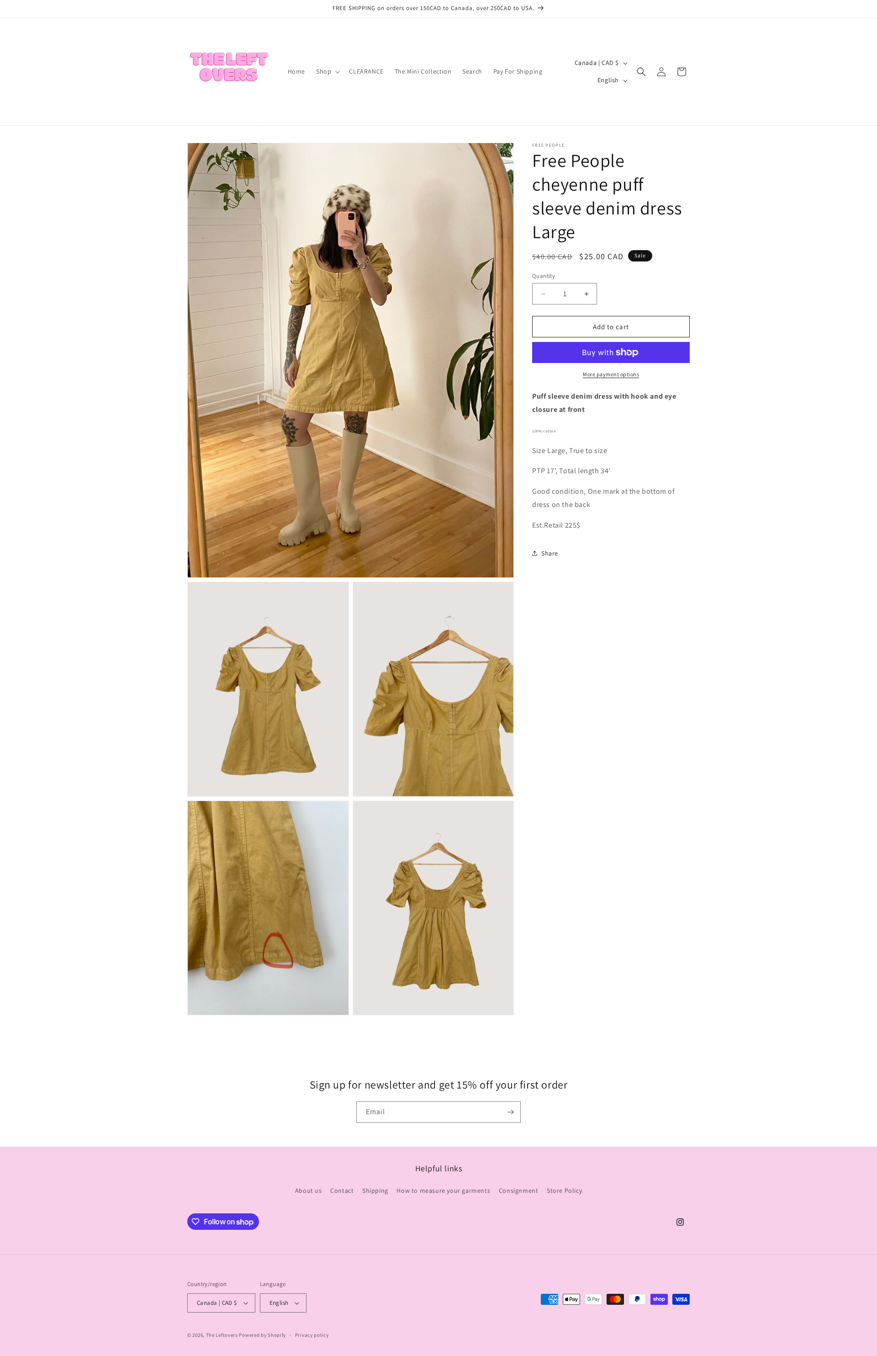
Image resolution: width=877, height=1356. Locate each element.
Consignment (519, 1190)
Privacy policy (312, 1334)
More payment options (611, 374)
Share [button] (549, 553)
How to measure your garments (443, 1190)
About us (308, 1190)
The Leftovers (222, 1335)
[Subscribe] (510, 1112)
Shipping (375, 1190)
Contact (342, 1190)
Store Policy (564, 1190)
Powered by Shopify (262, 1335)
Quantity (543, 276)
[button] (327, 71)
